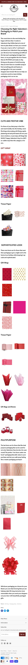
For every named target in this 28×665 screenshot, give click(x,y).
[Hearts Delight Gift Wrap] (19, 166)
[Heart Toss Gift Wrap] (7, 297)
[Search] (25, 15)
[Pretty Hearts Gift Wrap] (7, 182)
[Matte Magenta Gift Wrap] (19, 314)
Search (9, 650)
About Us (15, 650)
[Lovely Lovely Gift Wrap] (7, 198)
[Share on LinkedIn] (8, 611)
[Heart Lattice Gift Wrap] (19, 198)
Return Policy (3, 650)
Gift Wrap (7, 603)
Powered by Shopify (5, 654)
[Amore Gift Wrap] (7, 166)
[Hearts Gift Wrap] (7, 330)
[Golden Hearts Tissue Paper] (7, 221)
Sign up (22, 634)
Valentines (19, 603)
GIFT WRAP (5, 148)
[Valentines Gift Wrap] (19, 182)
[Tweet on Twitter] (5, 611)
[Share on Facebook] (2, 611)
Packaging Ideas (12, 603)
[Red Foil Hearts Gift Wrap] (7, 281)
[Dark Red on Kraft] (7, 314)
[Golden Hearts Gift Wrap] (19, 281)
